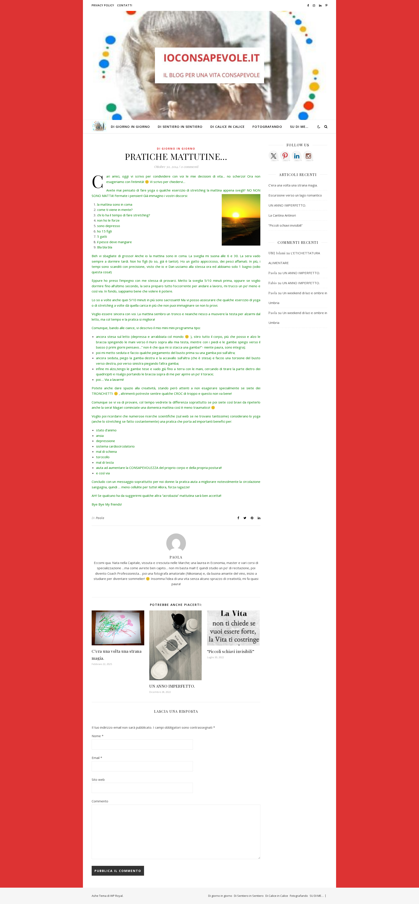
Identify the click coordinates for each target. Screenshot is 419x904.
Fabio (272, 283)
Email (97, 757)
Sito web (98, 779)
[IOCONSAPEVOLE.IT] (209, 65)
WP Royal (116, 896)
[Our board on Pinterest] (285, 156)
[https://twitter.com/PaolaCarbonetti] (273, 156)
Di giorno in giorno (130, 126)
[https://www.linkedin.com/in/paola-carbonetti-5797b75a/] (297, 156)
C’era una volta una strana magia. (293, 185)
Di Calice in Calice (227, 126)
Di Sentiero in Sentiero (180, 126)
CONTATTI (124, 5)
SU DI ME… (299, 126)
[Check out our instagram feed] (308, 156)
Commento (100, 801)
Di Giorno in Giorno (176, 148)
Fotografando (267, 126)
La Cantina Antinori (282, 215)
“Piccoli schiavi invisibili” (230, 651)
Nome (97, 736)
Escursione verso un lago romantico (295, 195)
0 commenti (189, 166)
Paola (100, 518)
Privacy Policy (103, 5)
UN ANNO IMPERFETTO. (172, 686)
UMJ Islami (276, 253)
